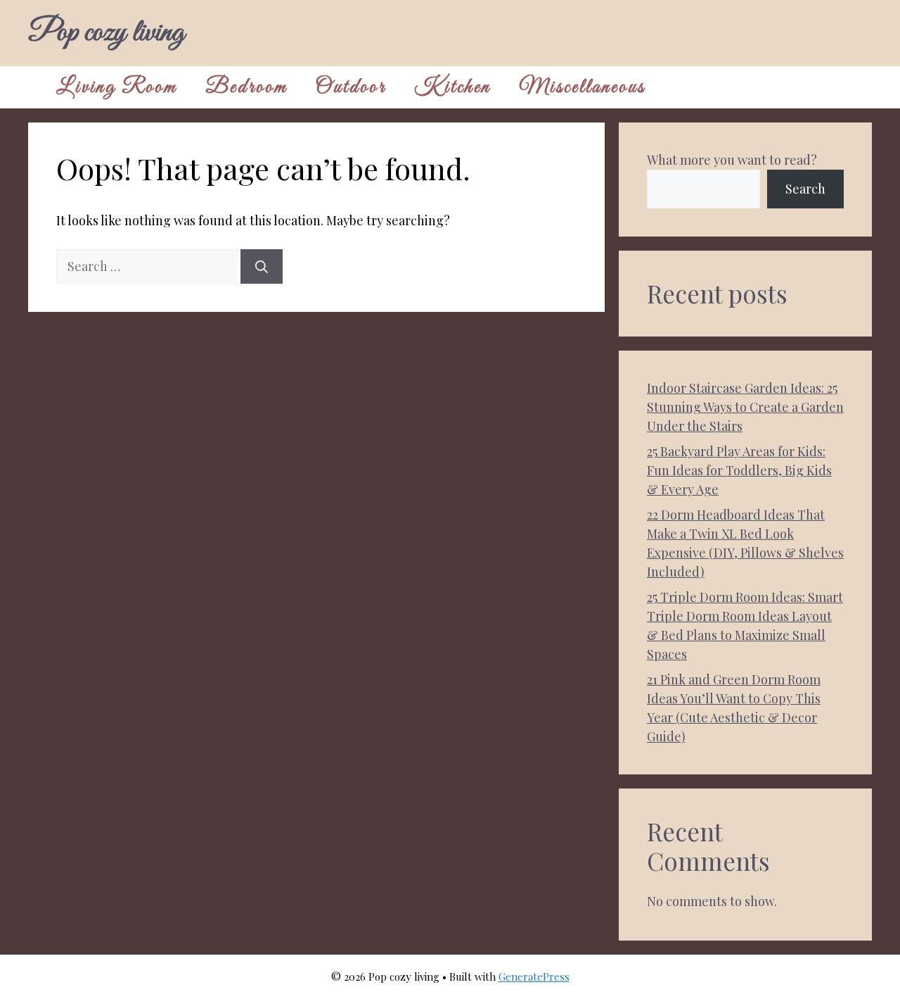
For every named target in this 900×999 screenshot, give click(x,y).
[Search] (261, 266)
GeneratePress (534, 976)
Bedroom (246, 87)
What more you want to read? (732, 159)
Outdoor (351, 87)
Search (805, 188)
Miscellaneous (582, 87)
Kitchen (452, 87)
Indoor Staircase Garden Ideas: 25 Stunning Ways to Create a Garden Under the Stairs (745, 406)
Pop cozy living (106, 33)
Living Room (116, 87)
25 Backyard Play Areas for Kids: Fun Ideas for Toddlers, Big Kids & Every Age (739, 470)
